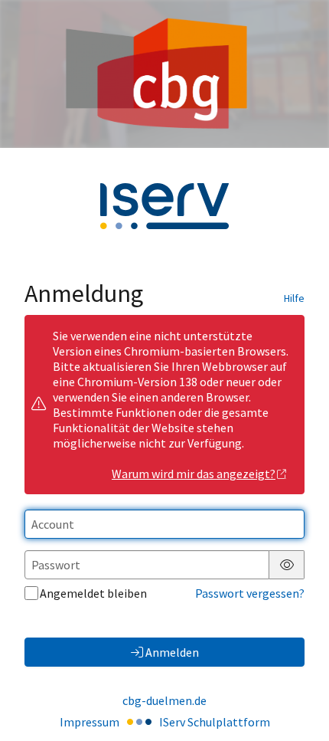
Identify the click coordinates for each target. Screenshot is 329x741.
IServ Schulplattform (214, 722)
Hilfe (294, 298)
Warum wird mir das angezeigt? (193, 473)
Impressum (89, 722)
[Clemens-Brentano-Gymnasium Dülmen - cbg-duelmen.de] (164, 74)
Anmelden (172, 652)
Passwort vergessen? (250, 593)
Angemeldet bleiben (93, 593)
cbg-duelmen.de (164, 700)
